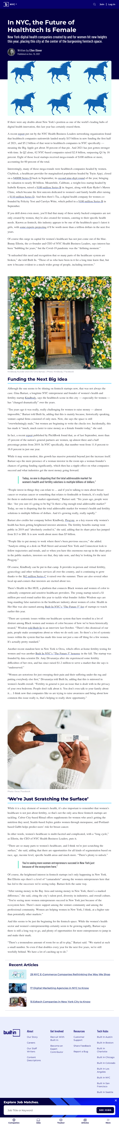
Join (102, 4)
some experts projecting (33, 227)
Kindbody (30, 397)
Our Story (32, 1037)
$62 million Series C (34, 576)
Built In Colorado (106, 1063)
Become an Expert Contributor (56, 1048)
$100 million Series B (49, 187)
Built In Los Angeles (103, 1070)
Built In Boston (105, 1042)
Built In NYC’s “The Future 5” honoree (57, 653)
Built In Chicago (106, 1057)
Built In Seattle (105, 1092)
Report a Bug (81, 1051)
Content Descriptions (34, 1059)
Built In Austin (104, 1037)
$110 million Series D (22, 196)
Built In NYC (103, 1077)
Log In (111, 4)
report (21, 133)
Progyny (69, 520)
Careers (31, 1042)
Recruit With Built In (57, 1038)
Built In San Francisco (103, 1085)
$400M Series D (22, 178)
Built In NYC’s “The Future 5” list (64, 606)
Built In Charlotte (102, 1050)
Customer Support (79, 1038)
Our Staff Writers (32, 1050)
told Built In (35, 627)
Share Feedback (82, 1045)
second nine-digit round (71, 178)
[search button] (94, 4)
